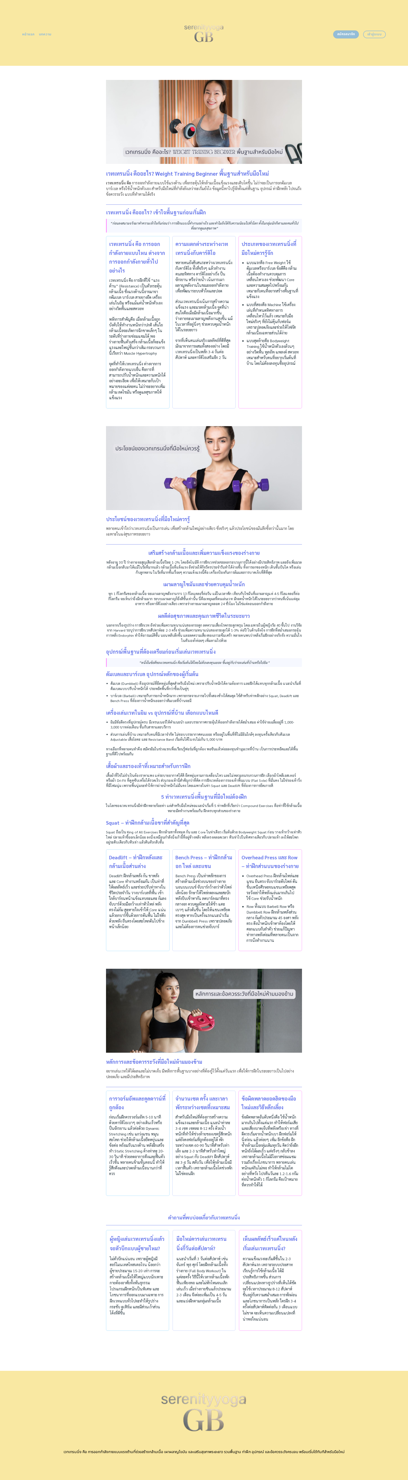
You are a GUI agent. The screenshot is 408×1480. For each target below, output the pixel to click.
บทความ (45, 34)
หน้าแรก (28, 34)
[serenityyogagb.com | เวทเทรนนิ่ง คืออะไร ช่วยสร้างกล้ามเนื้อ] (204, 32)
